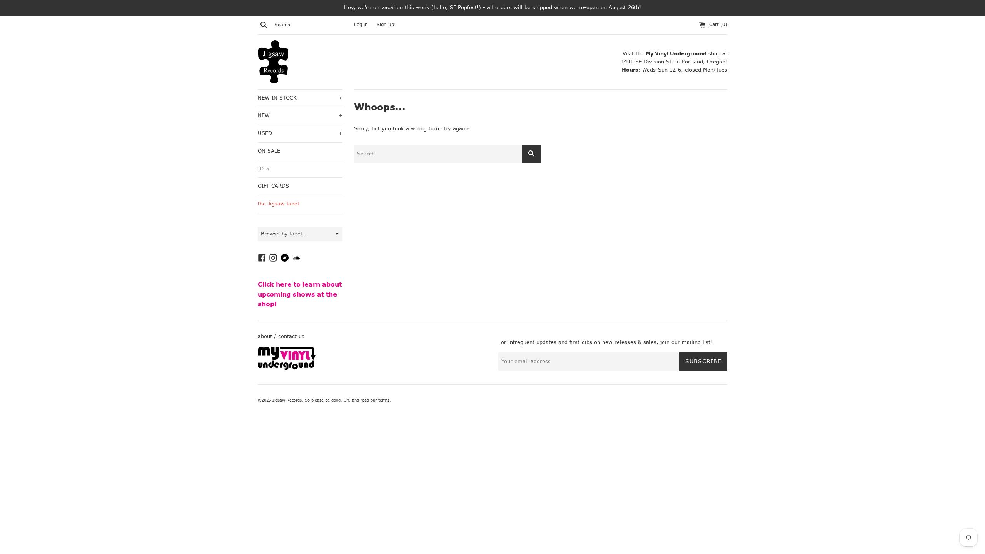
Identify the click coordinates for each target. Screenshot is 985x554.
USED (300, 133)
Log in (361, 25)
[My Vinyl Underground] (287, 368)
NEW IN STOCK (300, 98)
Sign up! (386, 25)
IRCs (263, 168)
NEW (300, 115)
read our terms (375, 400)
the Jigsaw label (278, 203)
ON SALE (269, 151)
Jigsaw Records (287, 400)
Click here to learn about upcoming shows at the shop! (300, 294)
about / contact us (281, 336)
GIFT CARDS (273, 186)
